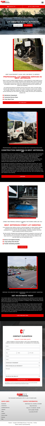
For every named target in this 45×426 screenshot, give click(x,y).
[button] (42, 2)
